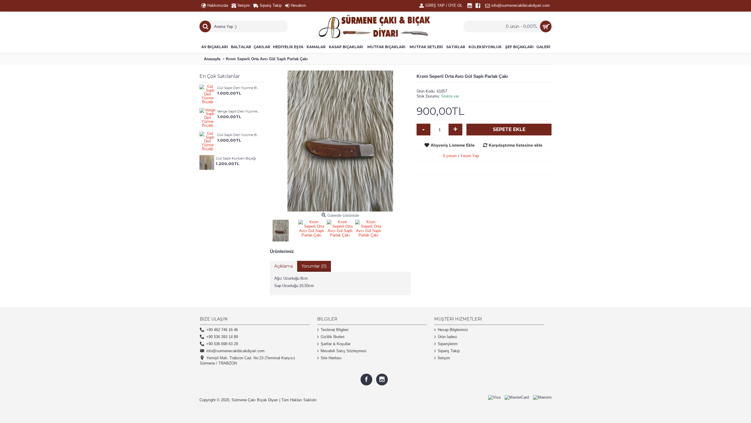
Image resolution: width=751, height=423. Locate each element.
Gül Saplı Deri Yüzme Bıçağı (238, 87)
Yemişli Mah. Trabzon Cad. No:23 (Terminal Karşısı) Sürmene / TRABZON (247, 360)
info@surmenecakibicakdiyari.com (235, 351)
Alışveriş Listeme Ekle (453, 145)
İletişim (444, 358)
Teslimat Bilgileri (335, 330)
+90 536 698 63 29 (222, 344)
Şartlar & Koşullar (336, 344)
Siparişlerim (448, 344)
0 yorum (450, 156)
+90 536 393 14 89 (222, 337)
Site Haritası (331, 358)
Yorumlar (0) (314, 266)
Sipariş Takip (449, 351)
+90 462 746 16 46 (222, 330)
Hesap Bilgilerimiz (453, 330)
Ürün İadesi (447, 337)
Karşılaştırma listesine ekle (515, 145)
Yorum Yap (469, 156)
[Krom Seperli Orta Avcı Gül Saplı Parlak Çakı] (282, 229)
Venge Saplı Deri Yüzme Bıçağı (238, 111)
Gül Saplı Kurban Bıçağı (236, 158)
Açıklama (283, 266)
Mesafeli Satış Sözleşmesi (343, 351)
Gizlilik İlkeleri (332, 337)
